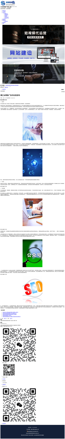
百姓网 (6, 85)
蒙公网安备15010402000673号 (33, 431)
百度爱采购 (10, 85)
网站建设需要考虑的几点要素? (9, 314)
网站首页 (6, 87)
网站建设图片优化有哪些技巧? (9, 313)
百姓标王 (13, 85)
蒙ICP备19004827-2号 (35, 429)
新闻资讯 (4, 89)
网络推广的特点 (6, 315)
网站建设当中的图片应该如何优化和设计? (11, 316)
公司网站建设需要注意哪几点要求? (10, 312)
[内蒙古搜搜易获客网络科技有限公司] (8, 5)
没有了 (5, 318)
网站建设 (16, 85)
